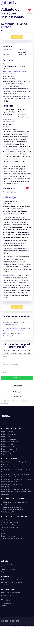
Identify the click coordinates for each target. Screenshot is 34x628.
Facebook (18, 392)
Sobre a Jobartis (6, 564)
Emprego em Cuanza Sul (9, 441)
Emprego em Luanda (8, 446)
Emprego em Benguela (8, 434)
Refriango (9, 197)
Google (18, 396)
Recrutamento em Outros (9, 477)
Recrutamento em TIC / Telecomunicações (15, 489)
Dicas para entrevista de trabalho (12, 582)
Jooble (3, 606)
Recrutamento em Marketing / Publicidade (15, 474)
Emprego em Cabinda (8, 439)
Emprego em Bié (6, 436)
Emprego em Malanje (8, 451)
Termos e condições (8, 569)
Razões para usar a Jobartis (10, 593)
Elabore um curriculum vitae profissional (14, 580)
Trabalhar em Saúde (7, 512)
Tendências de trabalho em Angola (12, 538)
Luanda (6, 27)
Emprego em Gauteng (8, 454)
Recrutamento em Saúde (9, 482)
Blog (2, 572)
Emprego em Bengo (7, 432)
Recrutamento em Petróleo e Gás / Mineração (16, 479)
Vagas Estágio (6, 520)
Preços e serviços (7, 595)
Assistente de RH (8, 322)
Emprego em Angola (8, 536)
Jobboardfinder (6, 603)
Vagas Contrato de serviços (10, 522)
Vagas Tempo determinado (10, 527)
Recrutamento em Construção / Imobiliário (15, 467)
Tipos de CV (5, 585)
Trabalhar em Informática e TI (11, 507)
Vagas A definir (6, 530)
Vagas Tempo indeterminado (10, 525)
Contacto (4, 567)
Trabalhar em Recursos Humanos (12, 509)
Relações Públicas (9, 122)
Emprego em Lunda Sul (9, 449)
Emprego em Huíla (7, 444)
